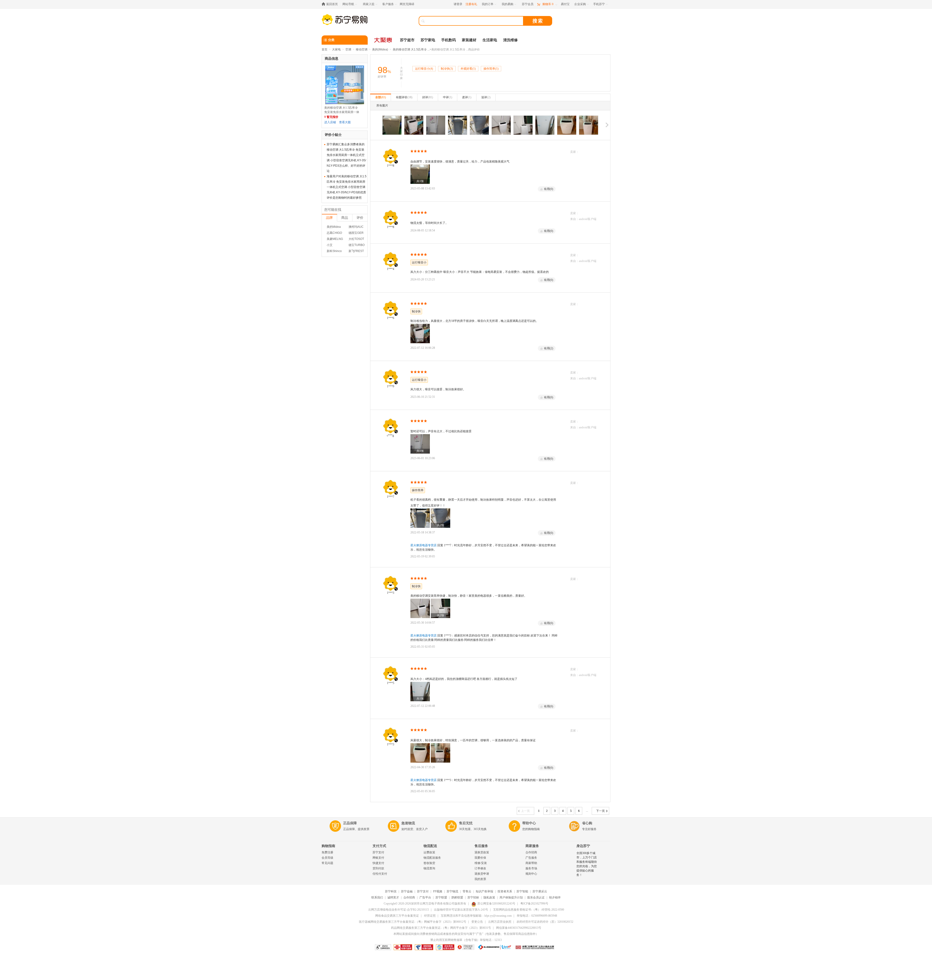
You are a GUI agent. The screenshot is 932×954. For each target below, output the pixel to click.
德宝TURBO (357, 245)
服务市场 (531, 868)
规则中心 (531, 873)
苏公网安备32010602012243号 (496, 903)
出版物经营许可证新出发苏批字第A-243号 (461, 909)
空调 (348, 49)
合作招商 (531, 852)
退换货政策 (481, 852)
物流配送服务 (432, 857)
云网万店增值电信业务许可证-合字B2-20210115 (398, 909)
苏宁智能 (522, 891)
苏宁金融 (407, 891)
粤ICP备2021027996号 (534, 903)
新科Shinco (334, 251)
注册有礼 (471, 4)
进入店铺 (330, 122)
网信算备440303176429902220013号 (518, 928)
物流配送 (430, 846)
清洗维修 (510, 40)
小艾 (330, 245)
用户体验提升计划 (511, 897)
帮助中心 (529, 823)
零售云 (467, 891)
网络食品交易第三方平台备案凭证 (397, 915)
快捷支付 (378, 863)
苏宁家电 (428, 40)
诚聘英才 (393, 897)
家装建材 (469, 40)
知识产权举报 (484, 891)
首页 (324, 49)
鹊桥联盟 (457, 897)
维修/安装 (480, 863)
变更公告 (477, 921)
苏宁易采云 (540, 891)
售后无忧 (466, 823)
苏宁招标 (473, 897)
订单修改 (480, 868)
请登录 (458, 4)
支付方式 (379, 846)
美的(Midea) (380, 49)
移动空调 (361, 49)
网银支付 (378, 857)
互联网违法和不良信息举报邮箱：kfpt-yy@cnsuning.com (476, 915)
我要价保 (480, 857)
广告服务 (531, 857)
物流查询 (429, 868)
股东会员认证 (536, 897)
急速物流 (408, 823)
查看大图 (345, 122)
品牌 (329, 218)
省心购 (587, 823)
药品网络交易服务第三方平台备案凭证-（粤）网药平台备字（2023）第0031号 (441, 928)
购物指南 (328, 846)
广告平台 (425, 897)
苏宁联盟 (441, 897)
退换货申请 (481, 873)
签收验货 (429, 863)
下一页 (600, 811)
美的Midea (334, 226)
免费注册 (327, 852)
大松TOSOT (356, 239)
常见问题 (327, 863)
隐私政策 (489, 897)
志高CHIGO (334, 233)
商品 (344, 218)
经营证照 (430, 915)
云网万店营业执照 (499, 921)
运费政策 (429, 852)
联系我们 (377, 897)
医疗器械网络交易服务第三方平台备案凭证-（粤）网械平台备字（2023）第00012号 (412, 921)
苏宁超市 (407, 40)
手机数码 (448, 40)
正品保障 (350, 823)
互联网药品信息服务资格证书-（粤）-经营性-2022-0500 (528, 909)
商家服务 (532, 846)
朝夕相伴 (555, 897)
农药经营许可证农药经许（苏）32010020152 (544, 921)
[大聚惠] (383, 40)
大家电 (336, 49)
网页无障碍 (407, 4)
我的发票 (480, 879)
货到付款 (378, 868)
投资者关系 (505, 891)
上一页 (525, 811)
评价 (360, 218)
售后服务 (481, 846)
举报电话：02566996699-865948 (537, 915)
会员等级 (327, 857)
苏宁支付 (378, 852)
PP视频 (437, 891)
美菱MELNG (335, 239)
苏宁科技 (391, 891)
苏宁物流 (452, 891)
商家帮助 (531, 863)
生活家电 (490, 40)
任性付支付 (380, 873)
